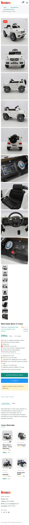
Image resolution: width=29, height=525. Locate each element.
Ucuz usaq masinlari (6, 329)
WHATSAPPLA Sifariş (15, 375)
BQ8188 (5, 474)
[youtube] (9, 512)
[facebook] (2, 512)
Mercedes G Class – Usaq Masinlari (7, 446)
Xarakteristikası (6, 403)
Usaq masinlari (6, 442)
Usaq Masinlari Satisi (12, 327)
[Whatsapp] (10, 441)
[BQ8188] (7, 463)
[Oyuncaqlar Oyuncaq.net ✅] (6, 3)
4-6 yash (11, 396)
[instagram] (7, 512)
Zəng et (15, 380)
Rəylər (13, 403)
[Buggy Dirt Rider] (22, 463)
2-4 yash (6, 396)
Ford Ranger (21, 445)
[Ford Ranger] (22, 435)
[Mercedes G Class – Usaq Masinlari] (7, 435)
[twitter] (4, 512)
